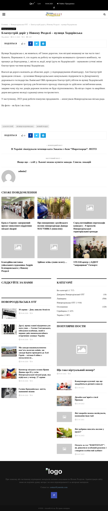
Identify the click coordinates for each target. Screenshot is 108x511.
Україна (60, 315)
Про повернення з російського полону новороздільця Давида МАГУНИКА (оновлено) (52, 226)
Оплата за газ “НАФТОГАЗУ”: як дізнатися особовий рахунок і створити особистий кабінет (90, 448)
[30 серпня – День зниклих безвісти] (9, 313)
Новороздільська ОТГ (8, 29)
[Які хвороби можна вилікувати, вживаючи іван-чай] (64, 417)
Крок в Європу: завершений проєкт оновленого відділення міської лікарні (16, 226)
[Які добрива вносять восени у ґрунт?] (64, 433)
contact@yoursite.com (59, 487)
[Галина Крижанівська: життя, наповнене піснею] (9, 393)
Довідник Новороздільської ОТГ (71, 294)
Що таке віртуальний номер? (76, 369)
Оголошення (62, 306)
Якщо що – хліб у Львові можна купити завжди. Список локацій (54, 162)
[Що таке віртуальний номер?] (82, 349)
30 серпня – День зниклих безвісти (34, 310)
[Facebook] (54, 495)
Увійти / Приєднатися (66, 3)
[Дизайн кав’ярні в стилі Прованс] (64, 401)
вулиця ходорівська (25, 126)
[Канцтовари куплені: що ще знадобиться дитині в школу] (64, 385)
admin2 (6, 37)
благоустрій (8, 126)
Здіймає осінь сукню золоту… (52, 262)
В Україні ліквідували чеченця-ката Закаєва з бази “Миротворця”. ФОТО (54, 149)
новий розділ (42, 126)
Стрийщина (62, 311)
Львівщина (61, 298)
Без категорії (62, 290)
